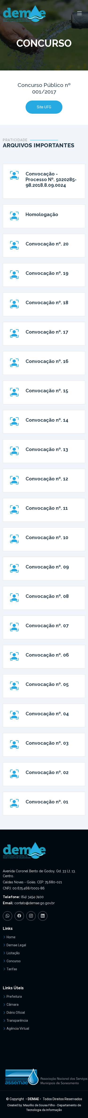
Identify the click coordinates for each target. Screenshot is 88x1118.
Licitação (13, 953)
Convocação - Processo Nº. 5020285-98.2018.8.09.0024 (51, 179)
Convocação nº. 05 (47, 684)
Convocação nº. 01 (47, 802)
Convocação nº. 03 (47, 743)
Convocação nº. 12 (47, 479)
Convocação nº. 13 (47, 449)
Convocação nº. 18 (47, 302)
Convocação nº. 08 (47, 596)
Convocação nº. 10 (47, 537)
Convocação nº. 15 (47, 390)
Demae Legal (16, 945)
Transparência (17, 1020)
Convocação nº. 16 (47, 361)
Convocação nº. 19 (47, 273)
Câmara (13, 1004)
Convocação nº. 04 (47, 714)
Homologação (42, 214)
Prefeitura (14, 996)
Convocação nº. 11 (47, 508)
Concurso (14, 961)
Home (11, 937)
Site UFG (44, 107)
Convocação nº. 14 (47, 420)
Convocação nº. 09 (47, 567)
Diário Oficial (16, 1012)
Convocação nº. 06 (47, 655)
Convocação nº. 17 (47, 332)
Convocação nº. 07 (47, 625)
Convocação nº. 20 (47, 244)
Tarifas (12, 969)
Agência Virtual (18, 1028)
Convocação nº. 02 (47, 772)
